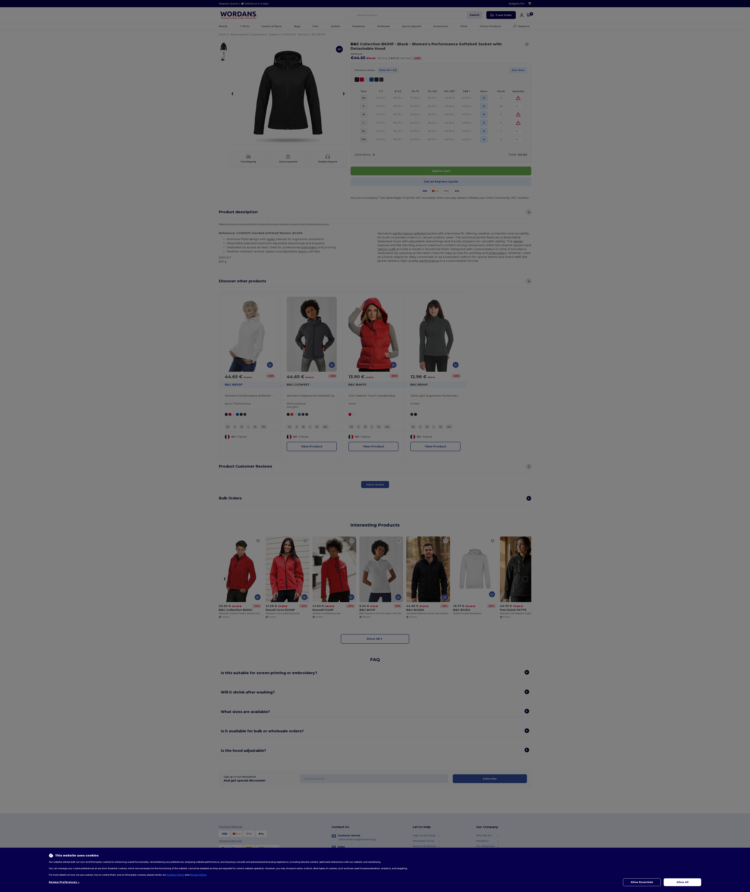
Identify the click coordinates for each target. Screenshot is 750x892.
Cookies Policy (175, 874)
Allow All (682, 882)
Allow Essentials (642, 882)
